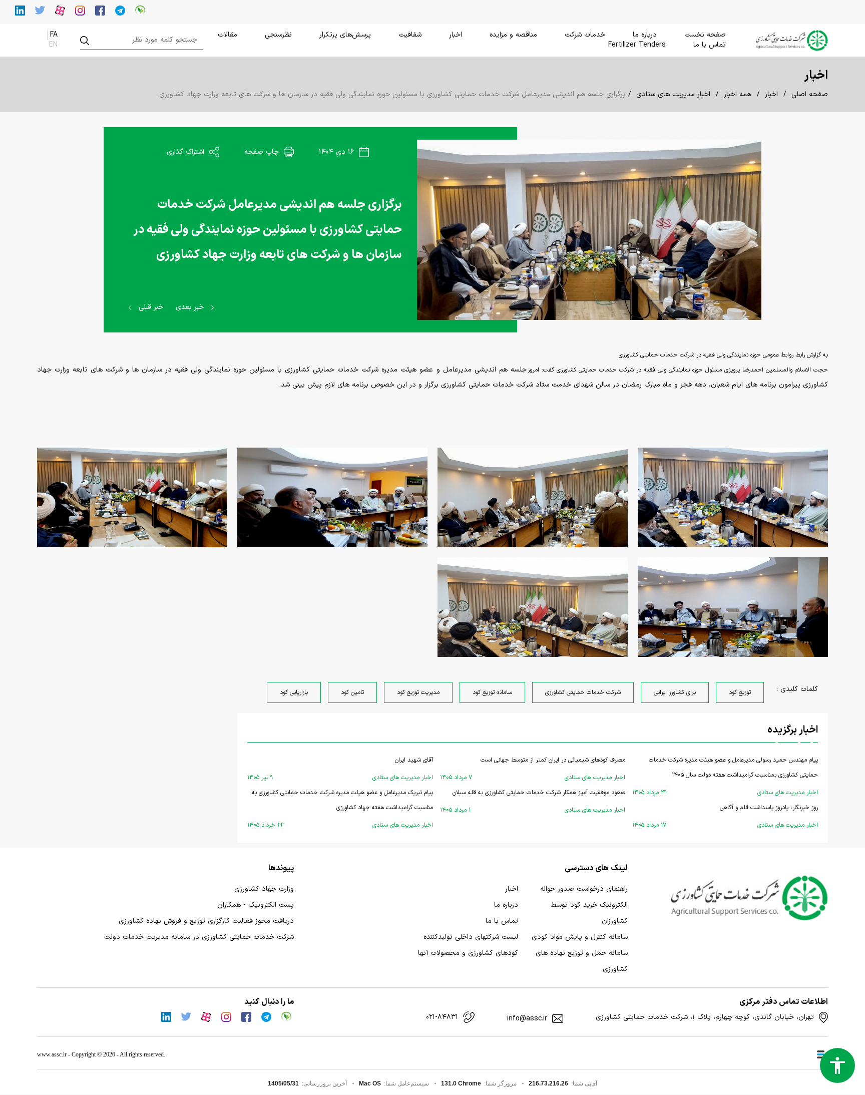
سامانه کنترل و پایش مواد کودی (580, 937)
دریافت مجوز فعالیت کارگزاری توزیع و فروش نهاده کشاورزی (206, 921)
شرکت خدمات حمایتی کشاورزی (583, 692)
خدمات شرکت (585, 35)
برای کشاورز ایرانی (675, 692)
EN (53, 45)
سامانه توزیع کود (492, 692)
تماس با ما (709, 45)
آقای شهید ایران (340, 769)
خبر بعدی (191, 307)
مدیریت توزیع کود (418, 692)
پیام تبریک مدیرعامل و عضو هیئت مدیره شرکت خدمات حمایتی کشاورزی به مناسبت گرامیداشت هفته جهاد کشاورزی (340, 809)
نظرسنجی (278, 35)
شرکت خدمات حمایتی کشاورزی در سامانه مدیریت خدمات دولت (199, 937)
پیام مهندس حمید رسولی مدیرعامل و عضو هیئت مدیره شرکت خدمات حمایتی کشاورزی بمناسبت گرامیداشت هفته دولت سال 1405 (725, 776)
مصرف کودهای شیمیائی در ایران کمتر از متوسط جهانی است (533, 769)
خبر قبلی (149, 307)
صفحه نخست (705, 35)
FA (54, 35)
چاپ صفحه (262, 152)
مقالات (227, 35)
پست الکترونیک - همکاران (255, 905)
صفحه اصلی (809, 94)
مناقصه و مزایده (513, 35)
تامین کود (352, 692)
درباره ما (645, 35)
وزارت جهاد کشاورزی (264, 889)
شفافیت (409, 35)
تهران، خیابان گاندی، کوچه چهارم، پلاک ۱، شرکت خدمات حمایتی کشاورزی (705, 1017)
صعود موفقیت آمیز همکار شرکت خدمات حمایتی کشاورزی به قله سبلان (533, 801)
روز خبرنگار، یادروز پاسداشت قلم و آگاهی (725, 816)
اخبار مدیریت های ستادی (673, 94)
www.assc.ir (52, 1054)
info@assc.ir (527, 1019)
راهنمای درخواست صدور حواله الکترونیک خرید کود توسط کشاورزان (584, 905)
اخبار (455, 35)
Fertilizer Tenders (637, 45)
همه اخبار (737, 94)
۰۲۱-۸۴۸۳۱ (442, 1017)
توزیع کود (740, 692)
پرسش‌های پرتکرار (345, 35)
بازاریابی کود (294, 692)
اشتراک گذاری (187, 152)
